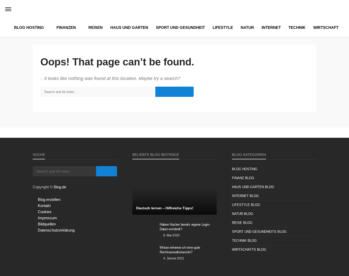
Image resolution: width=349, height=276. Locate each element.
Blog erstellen (49, 199)
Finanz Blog (243, 178)
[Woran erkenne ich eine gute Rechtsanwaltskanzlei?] (144, 254)
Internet (271, 27)
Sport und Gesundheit (180, 27)
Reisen (95, 27)
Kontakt (44, 205)
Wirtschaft (326, 27)
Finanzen (66, 27)
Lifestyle (223, 27)
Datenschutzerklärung (56, 230)
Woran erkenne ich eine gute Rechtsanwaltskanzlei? (180, 250)
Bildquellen (47, 224)
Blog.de (60, 187)
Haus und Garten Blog (253, 187)
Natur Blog (242, 214)
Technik (297, 27)
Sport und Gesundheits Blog (259, 232)
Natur (247, 27)
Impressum (47, 218)
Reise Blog (242, 223)
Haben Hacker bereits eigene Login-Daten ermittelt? (185, 227)
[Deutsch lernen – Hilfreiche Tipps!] (174, 190)
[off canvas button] (8, 9)
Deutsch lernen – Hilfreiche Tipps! (164, 208)
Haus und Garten (129, 27)
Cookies (45, 212)
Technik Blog (244, 241)
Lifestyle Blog (246, 205)
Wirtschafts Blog (249, 249)
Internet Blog (245, 196)
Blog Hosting (29, 27)
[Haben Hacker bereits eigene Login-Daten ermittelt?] (144, 231)
